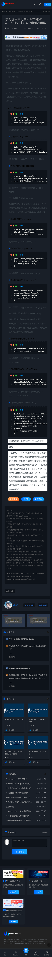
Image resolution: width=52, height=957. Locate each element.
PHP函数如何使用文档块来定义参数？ (20, 797)
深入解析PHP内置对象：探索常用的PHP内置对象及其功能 (38, 621)
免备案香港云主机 (38, 881)
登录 (47, 4)
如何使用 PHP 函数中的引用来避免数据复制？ (20, 820)
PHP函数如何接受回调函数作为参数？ (20, 802)
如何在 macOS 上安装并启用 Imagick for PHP (20, 811)
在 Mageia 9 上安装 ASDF (14, 720)
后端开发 (20, 11)
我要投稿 (47, 11)
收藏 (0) (14, 499)
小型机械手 (10, 806)
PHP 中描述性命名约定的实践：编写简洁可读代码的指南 (20, 816)
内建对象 (9, 591)
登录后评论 (20, 852)
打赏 (27, 499)
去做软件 (13, 892)
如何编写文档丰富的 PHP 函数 (38, 720)
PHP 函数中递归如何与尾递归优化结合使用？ (14, 753)
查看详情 (12, 657)
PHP (26, 11)
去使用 (38, 892)
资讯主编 (11, 730)
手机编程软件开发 (13, 881)
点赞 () (39, 499)
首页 (5, 11)
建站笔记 (12, 11)
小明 (8, 28)
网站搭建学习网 (13, 574)
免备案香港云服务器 (14, 910)
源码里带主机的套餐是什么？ (19, 668)
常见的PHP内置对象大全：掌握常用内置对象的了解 (13, 621)
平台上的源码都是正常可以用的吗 (21, 639)
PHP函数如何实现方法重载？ (37, 753)
